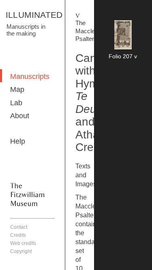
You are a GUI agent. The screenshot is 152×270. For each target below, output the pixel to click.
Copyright (21, 251)
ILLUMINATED (34, 14)
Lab (16, 103)
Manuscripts (29, 76)
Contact (18, 227)
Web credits (23, 243)
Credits (18, 235)
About (19, 116)
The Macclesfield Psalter (92, 30)
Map (17, 89)
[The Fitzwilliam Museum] (27, 194)
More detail (123, 41)
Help (17, 141)
